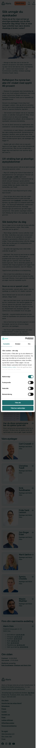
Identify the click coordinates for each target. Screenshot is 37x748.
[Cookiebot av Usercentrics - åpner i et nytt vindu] (25, 338)
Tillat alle (18, 402)
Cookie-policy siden (9, 367)
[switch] (30, 382)
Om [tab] (29, 344)
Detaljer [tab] (17, 344)
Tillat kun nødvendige (18, 408)
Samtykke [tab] (6, 344)
